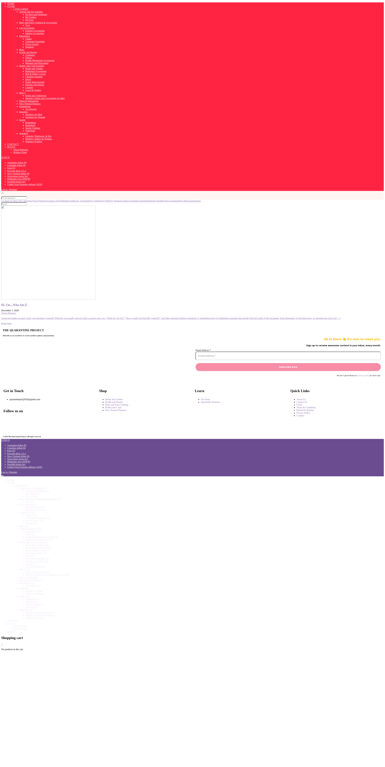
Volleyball (30, 130)
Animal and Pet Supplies (31, 12)
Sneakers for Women (35, 117)
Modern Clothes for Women (38, 139)
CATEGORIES (20, 9)
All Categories (25, 201)
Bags (21, 49)
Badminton (30, 122)
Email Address (203, 350)
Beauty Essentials (81, 201)
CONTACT (13, 144)
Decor (28, 79)
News (182, 201)
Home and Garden (34, 68)
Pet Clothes (30, 17)
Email (14, 716)
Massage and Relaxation (36, 63)
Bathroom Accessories (35, 71)
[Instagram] (37, 419)
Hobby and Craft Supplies (31, 66)
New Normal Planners (29, 103)
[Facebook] (7, 419)
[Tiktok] (68, 427)
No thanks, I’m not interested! (63, 763)
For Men (106, 201)
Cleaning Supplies (34, 76)
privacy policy (363, 375)
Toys (27, 25)
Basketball (30, 125)
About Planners (20, 149)
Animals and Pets (55, 201)
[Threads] (68, 419)
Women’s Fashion (33, 141)
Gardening (143, 201)
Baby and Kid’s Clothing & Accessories (38, 22)
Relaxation (190, 201)
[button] (5, 157)
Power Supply (32, 44)
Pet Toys (29, 20)
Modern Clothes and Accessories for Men (45, 98)
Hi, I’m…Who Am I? (14, 304)
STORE (11, 6)
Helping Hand (20, 152)
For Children (95, 201)
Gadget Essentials (129, 201)
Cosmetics (30, 55)
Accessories (31, 109)
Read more (6, 323)
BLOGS (11, 147)
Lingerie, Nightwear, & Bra (38, 136)
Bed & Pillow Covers (35, 74)
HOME (10, 3)
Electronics (24, 36)
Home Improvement (34, 82)
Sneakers (23, 112)
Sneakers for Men (33, 114)
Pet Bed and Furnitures (36, 14)
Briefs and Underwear (35, 95)
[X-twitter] (7, 427)
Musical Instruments (28, 101)
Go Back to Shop (9, 201)
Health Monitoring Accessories (40, 60)
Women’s (23, 133)
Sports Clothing (32, 128)
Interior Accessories (34, 33)
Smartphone (25, 106)
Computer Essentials (35, 41)
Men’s (22, 93)
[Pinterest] (37, 427)
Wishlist (11, 631)
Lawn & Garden (33, 90)
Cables (28, 39)
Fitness (28, 57)
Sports (22, 120)
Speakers (29, 47)
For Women (115, 201)
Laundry (29, 87)
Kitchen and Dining (34, 85)
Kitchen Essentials (170, 201)
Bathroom (68, 201)
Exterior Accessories (35, 30)
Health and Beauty (28, 52)
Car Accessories (26, 28)
